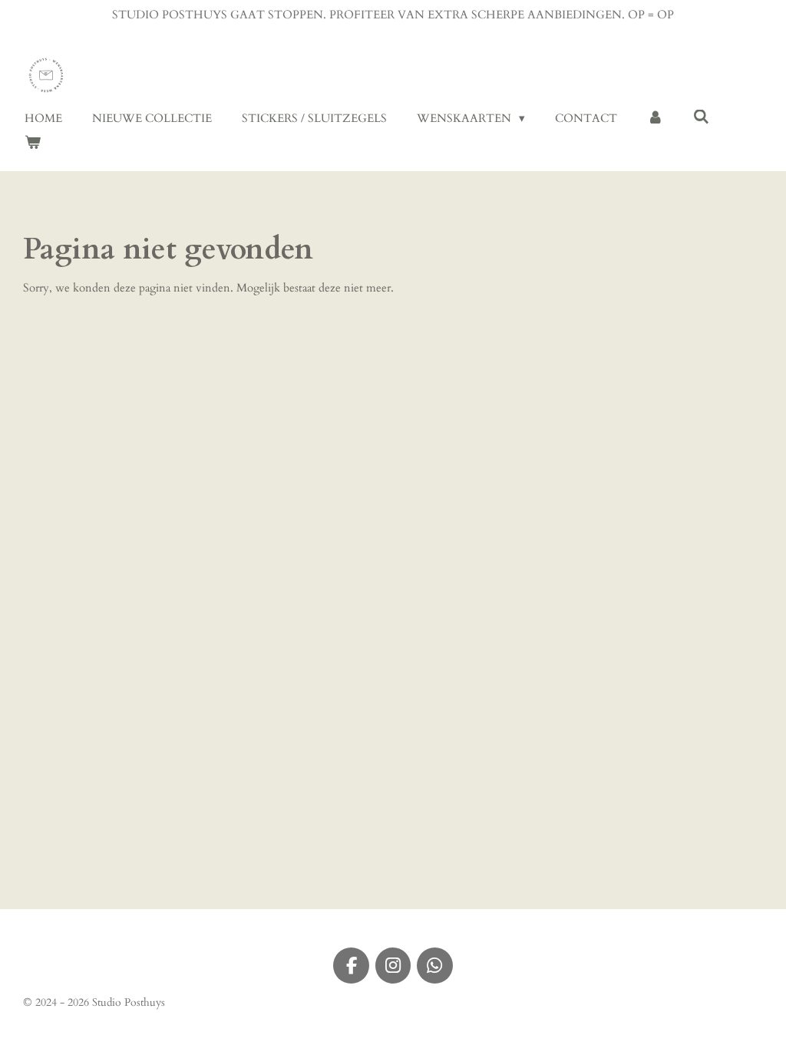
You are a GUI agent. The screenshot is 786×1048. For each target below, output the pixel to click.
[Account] (655, 118)
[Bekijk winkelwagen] (32, 143)
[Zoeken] (701, 117)
